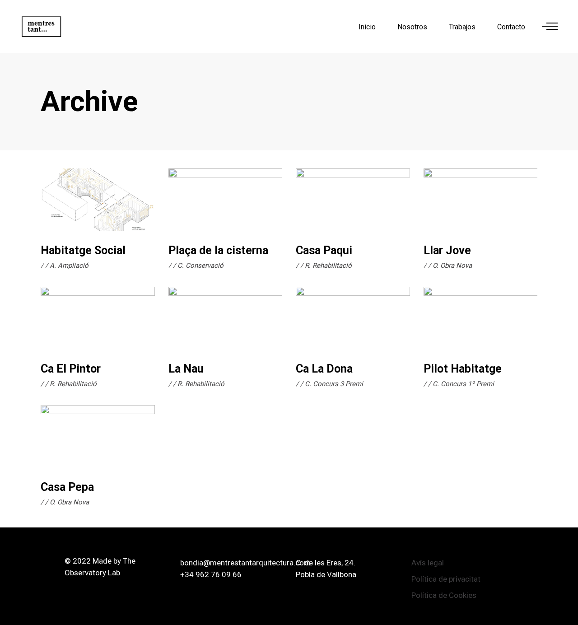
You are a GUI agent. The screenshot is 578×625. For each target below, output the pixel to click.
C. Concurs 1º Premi (463, 384)
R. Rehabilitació (328, 265)
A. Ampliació (69, 265)
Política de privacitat (445, 578)
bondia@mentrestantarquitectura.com (245, 562)
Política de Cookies (443, 595)
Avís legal (427, 562)
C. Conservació (200, 265)
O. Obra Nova (452, 265)
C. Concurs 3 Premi (334, 384)
